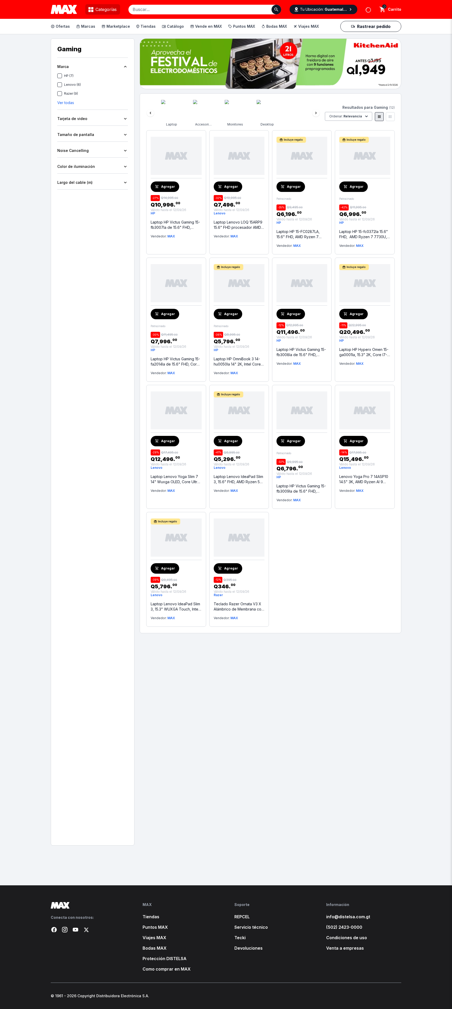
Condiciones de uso (346, 937)
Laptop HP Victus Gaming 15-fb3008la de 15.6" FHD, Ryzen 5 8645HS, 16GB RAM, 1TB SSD (301, 352)
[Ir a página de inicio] (88, 905)
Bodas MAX (276, 26)
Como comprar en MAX (167, 969)
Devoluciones (248, 948)
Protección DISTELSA (165, 958)
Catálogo (175, 26)
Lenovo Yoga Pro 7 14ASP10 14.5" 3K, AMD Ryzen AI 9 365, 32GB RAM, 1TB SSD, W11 (363, 479)
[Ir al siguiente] (316, 113)
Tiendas (148, 26)
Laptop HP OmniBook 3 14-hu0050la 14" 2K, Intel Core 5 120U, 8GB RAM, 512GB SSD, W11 (239, 362)
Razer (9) (71, 93)
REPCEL (242, 916)
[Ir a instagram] (64, 929)
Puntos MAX (244, 26)
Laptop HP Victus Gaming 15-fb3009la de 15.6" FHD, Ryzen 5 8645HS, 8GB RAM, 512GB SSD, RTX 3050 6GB (301, 489)
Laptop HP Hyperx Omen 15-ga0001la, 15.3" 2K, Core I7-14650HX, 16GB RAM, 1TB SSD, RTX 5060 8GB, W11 (363, 352)
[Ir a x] (86, 929)
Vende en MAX (208, 26)
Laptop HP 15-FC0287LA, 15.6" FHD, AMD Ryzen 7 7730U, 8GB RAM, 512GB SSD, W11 (298, 234)
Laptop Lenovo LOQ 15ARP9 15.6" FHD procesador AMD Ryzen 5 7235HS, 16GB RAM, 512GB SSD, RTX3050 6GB (238, 225)
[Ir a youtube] (75, 929)
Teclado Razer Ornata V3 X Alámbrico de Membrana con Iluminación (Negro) (238, 607)
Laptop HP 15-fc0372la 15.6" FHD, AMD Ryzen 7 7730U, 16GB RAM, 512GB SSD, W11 (363, 234)
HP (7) (69, 76)
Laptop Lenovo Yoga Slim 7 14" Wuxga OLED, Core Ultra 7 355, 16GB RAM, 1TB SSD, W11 (175, 479)
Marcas (88, 26)
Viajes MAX (308, 26)
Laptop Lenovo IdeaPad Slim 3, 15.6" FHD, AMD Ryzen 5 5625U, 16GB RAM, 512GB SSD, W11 (238, 479)
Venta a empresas (345, 948)
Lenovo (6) (72, 85)
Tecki (240, 937)
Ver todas (65, 102)
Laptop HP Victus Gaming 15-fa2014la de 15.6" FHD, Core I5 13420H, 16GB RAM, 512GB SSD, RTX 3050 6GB (175, 362)
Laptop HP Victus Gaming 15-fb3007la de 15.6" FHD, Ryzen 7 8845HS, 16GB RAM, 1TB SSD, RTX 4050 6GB (176, 225)
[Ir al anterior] (150, 113)
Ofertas (63, 26)
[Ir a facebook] (54, 929)
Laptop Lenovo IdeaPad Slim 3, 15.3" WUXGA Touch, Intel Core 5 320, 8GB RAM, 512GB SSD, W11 (176, 607)
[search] (382, 9)
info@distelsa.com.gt (348, 916)
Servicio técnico (251, 927)
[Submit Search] (276, 9)
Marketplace (118, 26)
